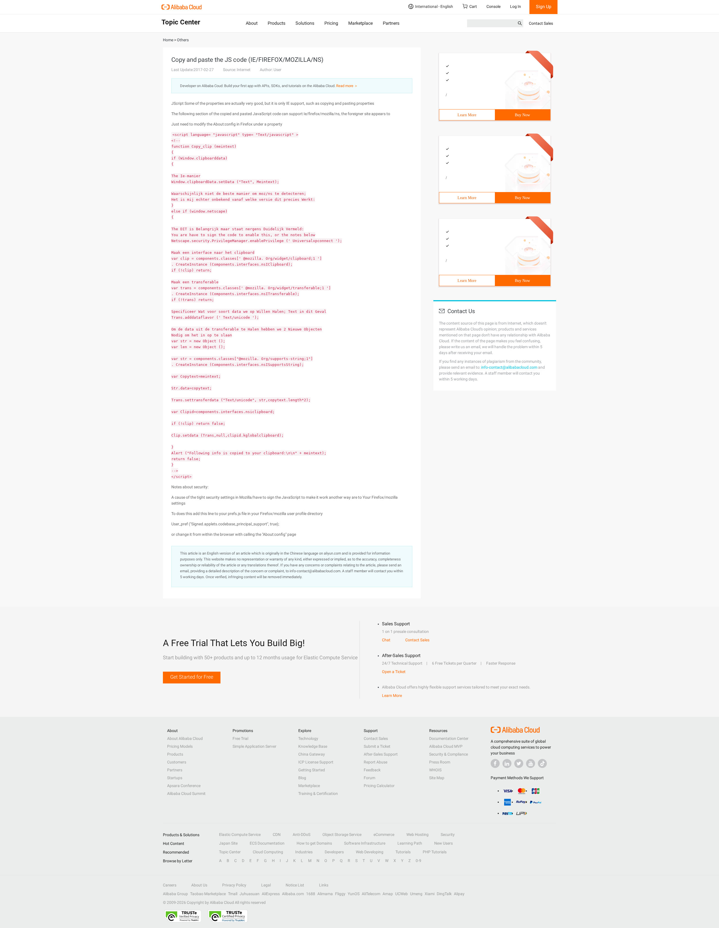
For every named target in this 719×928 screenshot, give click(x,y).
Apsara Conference (184, 785)
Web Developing (369, 852)
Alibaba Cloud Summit (186, 793)
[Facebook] (495, 763)
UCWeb (401, 893)
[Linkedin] (506, 763)
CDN (277, 834)
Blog (302, 778)
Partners (391, 23)
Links (323, 885)
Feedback (372, 770)
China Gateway (311, 754)
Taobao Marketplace (208, 893)
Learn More (467, 115)
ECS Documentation (267, 843)
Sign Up (543, 6)
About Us (199, 885)
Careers (169, 885)
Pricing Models (180, 746)
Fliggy (340, 893)
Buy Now (522, 115)
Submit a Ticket (377, 746)
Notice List (295, 885)
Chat (386, 640)
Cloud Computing (268, 852)
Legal (266, 885)
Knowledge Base (312, 746)
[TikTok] (542, 763)
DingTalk (444, 893)
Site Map (436, 778)
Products (276, 23)
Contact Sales (541, 23)
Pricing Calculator (379, 785)
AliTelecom (371, 893)
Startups (174, 778)
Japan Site (228, 843)
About (252, 23)
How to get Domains (314, 843)
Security (448, 834)
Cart (473, 6)
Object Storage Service (341, 834)
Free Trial (240, 738)
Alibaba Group (175, 893)
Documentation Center (448, 738)
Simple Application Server (254, 746)
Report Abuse (375, 762)
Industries (304, 852)
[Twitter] (518, 763)
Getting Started (311, 770)
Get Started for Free (191, 677)
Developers (334, 852)
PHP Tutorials (435, 852)
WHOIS (435, 770)
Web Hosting (417, 834)
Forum (369, 778)
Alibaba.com (293, 893)
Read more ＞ (347, 86)
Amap (388, 893)
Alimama (325, 893)
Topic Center (230, 852)
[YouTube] (530, 763)
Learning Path (409, 843)
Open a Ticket (394, 671)
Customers (176, 762)
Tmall (232, 893)
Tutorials (403, 852)
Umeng (416, 893)
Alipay (459, 893)
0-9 (418, 860)
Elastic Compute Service (240, 834)
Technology (308, 738)
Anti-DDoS (301, 834)
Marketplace (360, 23)
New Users (443, 843)
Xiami (429, 893)
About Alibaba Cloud (185, 738)
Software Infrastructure (364, 843)
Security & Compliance (448, 754)
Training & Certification (318, 793)
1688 (310, 893)
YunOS (354, 893)
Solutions (304, 23)
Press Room (439, 762)
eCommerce (384, 834)
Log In (515, 6)
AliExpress (271, 893)
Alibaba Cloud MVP (446, 746)
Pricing (331, 23)
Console (493, 6)
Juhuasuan (250, 893)
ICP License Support (315, 762)
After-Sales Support (381, 754)
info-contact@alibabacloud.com (509, 367)
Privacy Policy (234, 885)
